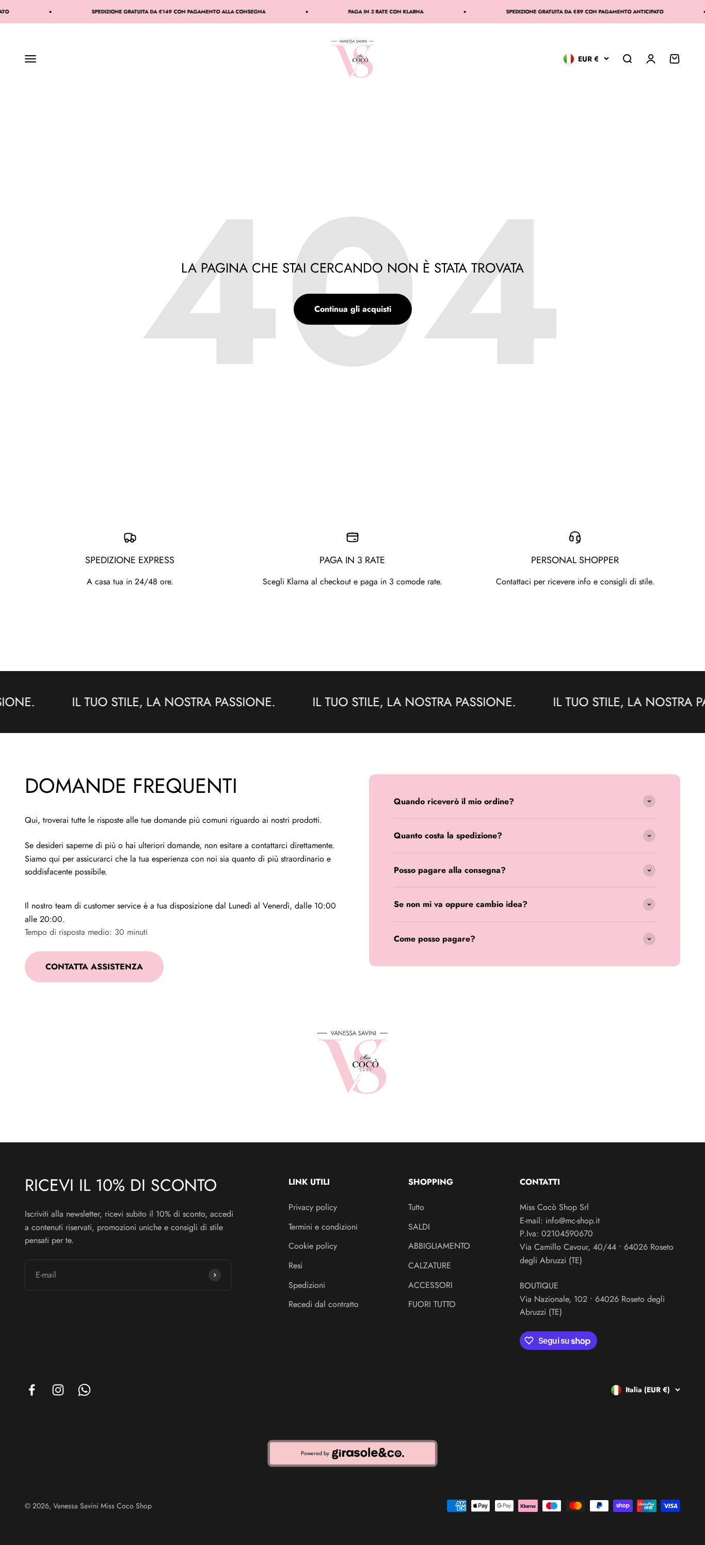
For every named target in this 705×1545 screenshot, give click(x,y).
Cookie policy (313, 1246)
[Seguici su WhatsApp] (84, 1390)
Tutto (416, 1207)
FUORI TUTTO (432, 1304)
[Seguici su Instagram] (58, 1390)
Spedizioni (307, 1285)
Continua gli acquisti (352, 309)
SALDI (419, 1227)
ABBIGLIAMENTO (439, 1246)
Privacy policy (313, 1207)
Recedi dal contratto (324, 1304)
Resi (295, 1265)
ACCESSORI (430, 1285)
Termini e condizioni (323, 1227)
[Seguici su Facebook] (32, 1390)
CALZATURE (429, 1265)
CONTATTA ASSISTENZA (94, 967)
